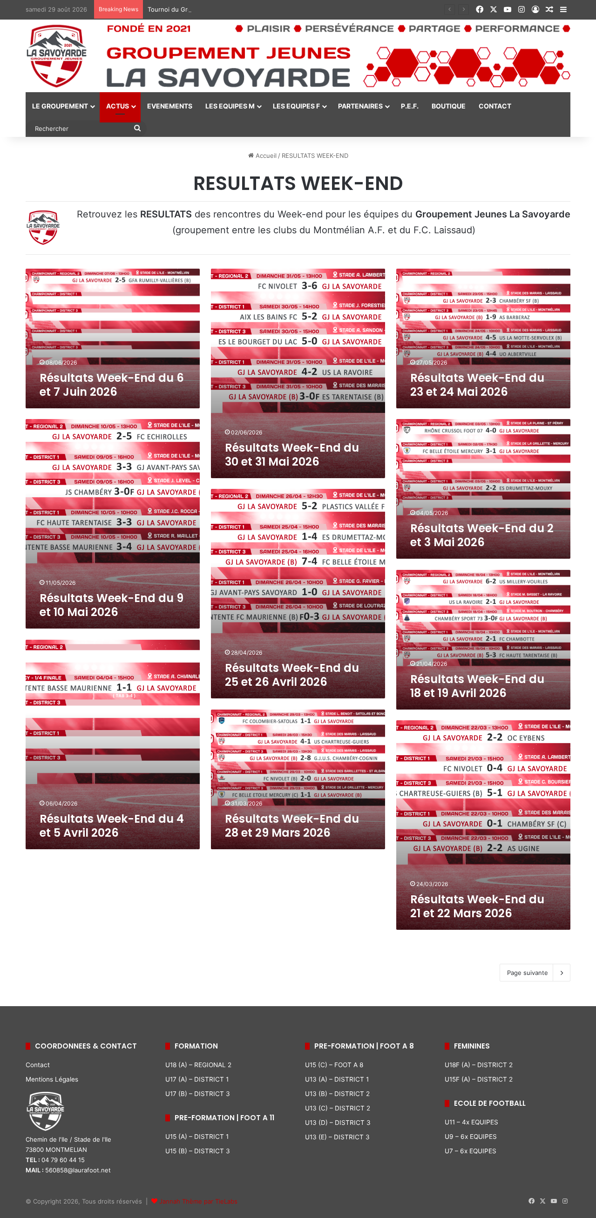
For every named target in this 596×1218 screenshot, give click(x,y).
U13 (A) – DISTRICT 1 (337, 1079)
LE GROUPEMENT (60, 106)
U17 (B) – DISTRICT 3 (197, 1093)
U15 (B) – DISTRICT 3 (197, 1151)
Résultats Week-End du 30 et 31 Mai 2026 (292, 454)
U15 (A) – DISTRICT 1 (197, 1136)
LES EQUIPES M (230, 106)
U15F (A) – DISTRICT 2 (479, 1079)
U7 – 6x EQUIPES (470, 1151)
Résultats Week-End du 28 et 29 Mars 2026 (292, 825)
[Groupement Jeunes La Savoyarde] (298, 56)
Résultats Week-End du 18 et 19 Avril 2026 (477, 686)
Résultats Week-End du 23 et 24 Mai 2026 (477, 384)
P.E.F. (410, 106)
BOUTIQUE (449, 106)
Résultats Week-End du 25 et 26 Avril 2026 (292, 675)
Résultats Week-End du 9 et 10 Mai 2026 (111, 605)
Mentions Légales (52, 1079)
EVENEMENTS (169, 106)
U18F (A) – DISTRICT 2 (479, 1065)
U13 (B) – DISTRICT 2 (337, 1093)
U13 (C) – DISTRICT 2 (337, 1108)
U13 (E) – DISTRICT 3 (337, 1137)
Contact (38, 1065)
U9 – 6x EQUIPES (471, 1136)
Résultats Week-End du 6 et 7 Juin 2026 (112, 384)
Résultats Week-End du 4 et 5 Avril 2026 (112, 825)
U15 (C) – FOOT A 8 (334, 1065)
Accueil (265, 155)
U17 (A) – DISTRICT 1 (197, 1079)
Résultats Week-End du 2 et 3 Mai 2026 (482, 535)
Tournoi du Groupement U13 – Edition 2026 (211, 9)
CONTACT (495, 106)
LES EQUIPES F (296, 106)
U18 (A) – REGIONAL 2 (198, 1065)
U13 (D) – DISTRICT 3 (338, 1122)
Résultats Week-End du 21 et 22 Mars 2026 (477, 906)
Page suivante (527, 972)
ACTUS (117, 106)
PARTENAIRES (360, 106)
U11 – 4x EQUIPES (471, 1122)
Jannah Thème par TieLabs (198, 1201)
